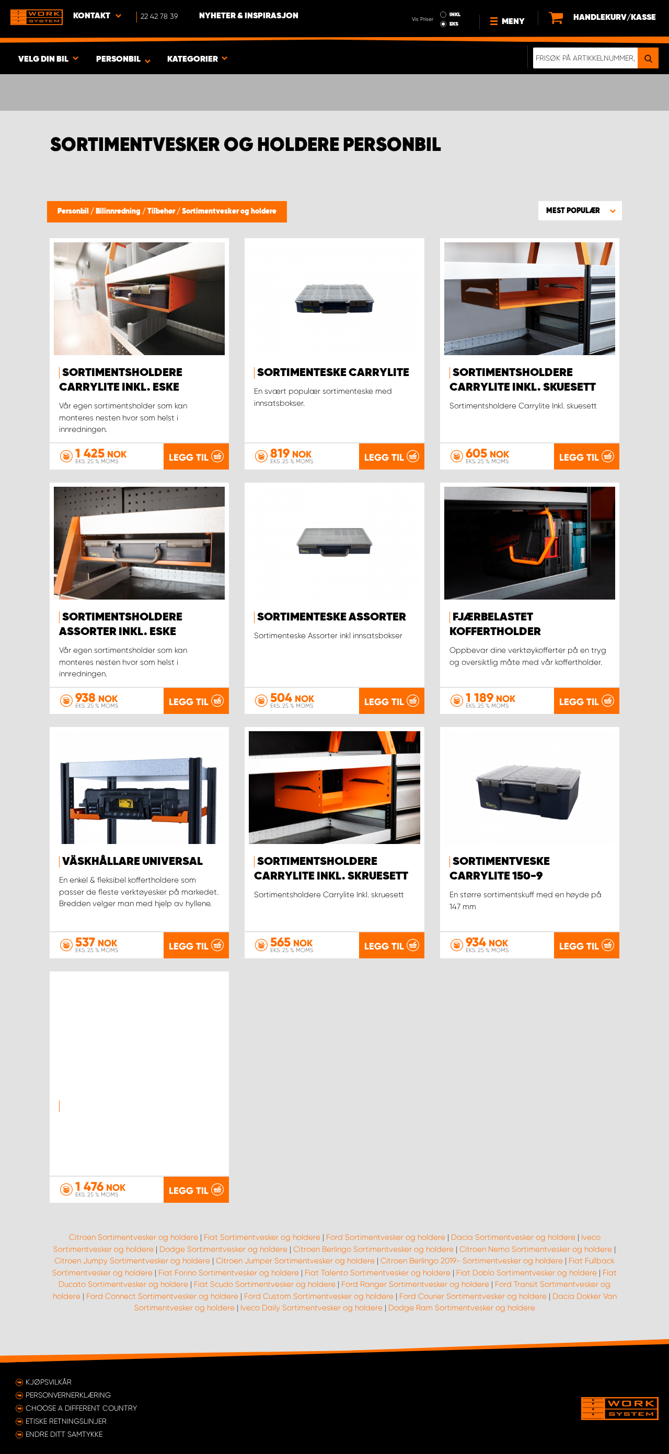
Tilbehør (162, 211)
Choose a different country (81, 1408)
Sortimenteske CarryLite (333, 373)
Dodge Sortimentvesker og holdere (223, 1249)
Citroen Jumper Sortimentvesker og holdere (295, 1260)
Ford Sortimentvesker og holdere (385, 1237)
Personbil (73, 211)
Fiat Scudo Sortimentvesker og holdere (265, 1284)
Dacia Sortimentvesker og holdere (513, 1237)
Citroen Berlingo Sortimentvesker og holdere (373, 1249)
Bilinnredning (119, 211)
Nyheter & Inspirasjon (248, 16)
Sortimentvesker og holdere (229, 211)
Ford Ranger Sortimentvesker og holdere (415, 1284)
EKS (453, 24)
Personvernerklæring (68, 1395)
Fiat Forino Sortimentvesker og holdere (228, 1272)
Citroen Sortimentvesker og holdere (133, 1237)
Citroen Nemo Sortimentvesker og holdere (535, 1249)
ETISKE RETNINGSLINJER (66, 1421)
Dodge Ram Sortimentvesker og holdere (461, 1307)
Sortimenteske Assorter (331, 617)
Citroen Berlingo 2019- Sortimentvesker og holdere (471, 1260)
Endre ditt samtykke (64, 1434)
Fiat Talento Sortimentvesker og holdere (378, 1272)
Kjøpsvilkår (49, 1382)
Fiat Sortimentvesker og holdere (262, 1237)
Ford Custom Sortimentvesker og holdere (319, 1296)
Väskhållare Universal (132, 861)
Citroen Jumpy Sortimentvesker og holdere (132, 1260)
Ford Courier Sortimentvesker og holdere (473, 1296)
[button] (580, 210)
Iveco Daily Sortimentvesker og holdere (311, 1307)
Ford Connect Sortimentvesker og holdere (162, 1296)
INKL (454, 14)
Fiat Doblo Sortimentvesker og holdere (526, 1272)
